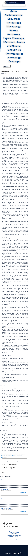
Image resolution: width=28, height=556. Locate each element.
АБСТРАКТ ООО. (14, 555)
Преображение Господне (14, 533)
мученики (19, 455)
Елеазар (3, 455)
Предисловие (4, 489)
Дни (8, 66)
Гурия (18, 454)
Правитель (4, 479)
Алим (9, 454)
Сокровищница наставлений (6, 490)
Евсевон (23, 454)
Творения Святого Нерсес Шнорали (7, 509)
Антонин (14, 454)
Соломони (4, 457)
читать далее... (23, 483)
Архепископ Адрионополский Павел (7, 500)
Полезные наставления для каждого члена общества (10, 481)
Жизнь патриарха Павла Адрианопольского (12, 498)
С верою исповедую (6, 508)
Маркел (14, 455)
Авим (6, 454)
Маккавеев (9, 455)
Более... (17, 539)
